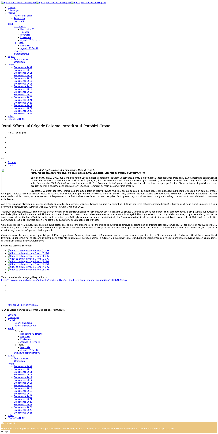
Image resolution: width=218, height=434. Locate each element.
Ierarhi (11, 24)
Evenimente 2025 (23, 111)
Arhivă (11, 64)
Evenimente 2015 (23, 83)
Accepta (5, 431)
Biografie (25, 34)
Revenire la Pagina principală (23, 305)
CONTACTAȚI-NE (16, 119)
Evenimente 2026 (23, 113)
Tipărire (12, 162)
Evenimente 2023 (23, 105)
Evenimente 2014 (23, 81)
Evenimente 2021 (23, 100)
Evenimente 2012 (23, 75)
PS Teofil (19, 43)
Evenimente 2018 (23, 92)
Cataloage (13, 10)
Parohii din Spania (23, 15)
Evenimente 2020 (23, 97)
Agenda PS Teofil (29, 48)
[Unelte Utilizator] (2, 158)
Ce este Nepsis (22, 59)
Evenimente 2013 (23, 78)
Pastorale (25, 37)
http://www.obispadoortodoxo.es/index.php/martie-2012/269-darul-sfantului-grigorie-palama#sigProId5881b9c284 (64, 280)
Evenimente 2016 (23, 86)
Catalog (12, 7)
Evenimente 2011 (23, 73)
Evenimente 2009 (23, 67)
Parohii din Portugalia (19, 20)
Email (10, 165)
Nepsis (11, 56)
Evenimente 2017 (23, 89)
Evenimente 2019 (23, 94)
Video (11, 116)
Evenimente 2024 (23, 108)
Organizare (20, 62)
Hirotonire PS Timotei (27, 30)
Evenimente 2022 (23, 102)
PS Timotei (20, 26)
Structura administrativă (21, 52)
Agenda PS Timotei (30, 40)
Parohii (11, 13)
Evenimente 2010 (23, 70)
